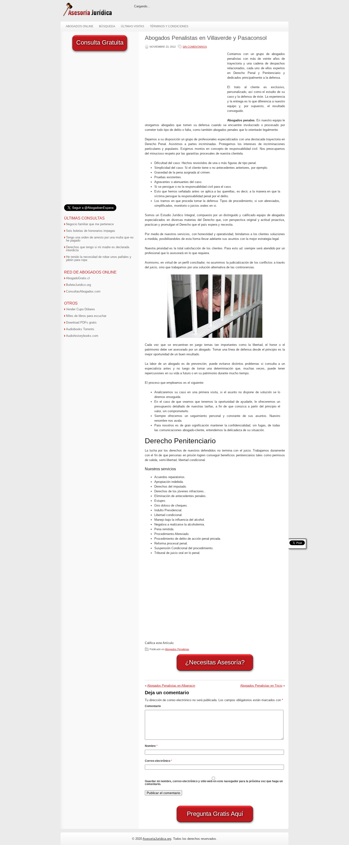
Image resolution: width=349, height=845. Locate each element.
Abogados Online (79, 26)
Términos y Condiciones (169, 26)
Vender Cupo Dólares (80, 309)
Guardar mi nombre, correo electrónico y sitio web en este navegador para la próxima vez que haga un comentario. (214, 783)
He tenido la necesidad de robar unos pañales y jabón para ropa (98, 258)
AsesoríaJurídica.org (157, 838)
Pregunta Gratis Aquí (215, 813)
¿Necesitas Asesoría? (215, 662)
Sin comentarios (195, 46)
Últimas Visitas (132, 26)
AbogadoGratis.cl (78, 278)
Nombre (151, 746)
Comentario (153, 706)
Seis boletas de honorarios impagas (90, 231)
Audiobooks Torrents (80, 329)
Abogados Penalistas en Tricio (261, 685)
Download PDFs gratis (81, 322)
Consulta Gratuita (99, 42)
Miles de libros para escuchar (86, 316)
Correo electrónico (158, 761)
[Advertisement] (185, 85)
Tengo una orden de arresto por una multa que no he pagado (99, 239)
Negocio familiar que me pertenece (90, 224)
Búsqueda (107, 26)
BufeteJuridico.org (78, 285)
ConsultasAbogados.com (83, 291)
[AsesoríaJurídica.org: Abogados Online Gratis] (87, 16)
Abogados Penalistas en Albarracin (171, 685)
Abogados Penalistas (177, 649)
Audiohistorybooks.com (82, 336)
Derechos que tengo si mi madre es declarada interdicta (97, 248)
